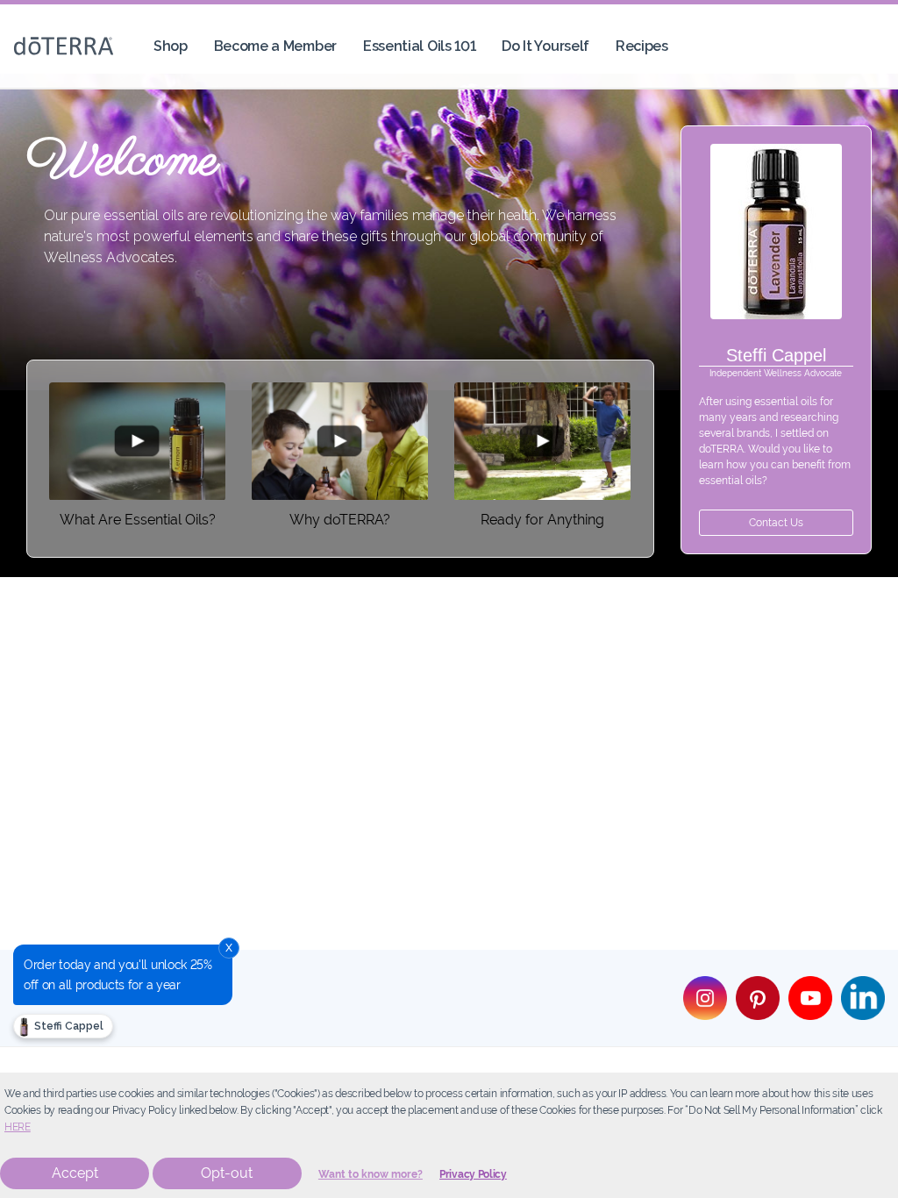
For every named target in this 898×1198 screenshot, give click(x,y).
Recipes (642, 46)
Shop (170, 46)
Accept (75, 1173)
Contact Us (776, 523)
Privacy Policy (473, 1174)
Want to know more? (370, 1174)
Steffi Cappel (67, 1026)
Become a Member (275, 46)
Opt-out (227, 1173)
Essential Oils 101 (419, 46)
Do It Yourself (545, 46)
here (17, 1127)
